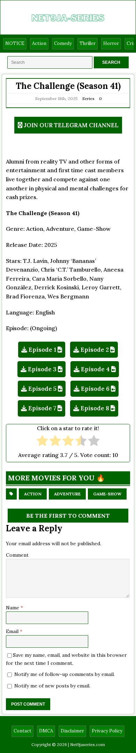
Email (13, 631)
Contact (22, 731)
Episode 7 (42, 408)
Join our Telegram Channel (71, 125)
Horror (111, 43)
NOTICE (14, 43)
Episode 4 (95, 369)
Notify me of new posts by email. (52, 686)
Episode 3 (42, 369)
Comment (17, 555)
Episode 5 (42, 389)
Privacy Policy (107, 731)
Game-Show (107, 493)
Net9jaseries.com (87, 744)
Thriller (88, 43)
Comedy (63, 43)
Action (39, 43)
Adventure (67, 493)
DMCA (46, 731)
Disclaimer (72, 731)
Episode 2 (95, 349)
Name (13, 607)
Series (88, 98)
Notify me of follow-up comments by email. (64, 674)
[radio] (42, 441)
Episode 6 (95, 389)
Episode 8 (95, 408)
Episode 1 (42, 349)
